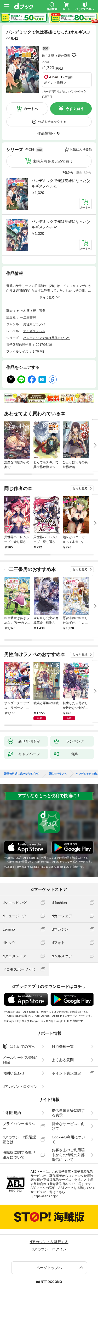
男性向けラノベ (34, 324)
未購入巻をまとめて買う (53, 161)
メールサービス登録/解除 (20, 1059)
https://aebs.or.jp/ (45, 1196)
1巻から (68, 172)
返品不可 (47, 96)
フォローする (74, 55)
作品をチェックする (52, 122)
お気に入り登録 (81, 149)
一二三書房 (28, 317)
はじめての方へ (22, 1046)
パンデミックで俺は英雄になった (46, 338)
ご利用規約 (12, 1113)
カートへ (31, 109)
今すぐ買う (75, 109)
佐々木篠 (48, 55)
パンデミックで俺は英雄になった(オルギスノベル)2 (61, 224)
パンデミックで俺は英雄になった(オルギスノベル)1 (61, 183)
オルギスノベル (34, 331)
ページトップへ (49, 1268)
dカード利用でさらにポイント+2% (62, 91)
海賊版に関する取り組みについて (19, 1154)
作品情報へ (46, 133)
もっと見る (80, 488)
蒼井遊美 (64, 55)
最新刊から (84, 172)
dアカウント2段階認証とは (19, 1139)
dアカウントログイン (20, 1086)
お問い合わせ (14, 1073)
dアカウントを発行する (49, 1242)
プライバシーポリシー (19, 1126)
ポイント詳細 (53, 83)
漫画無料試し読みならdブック (22, 773)
